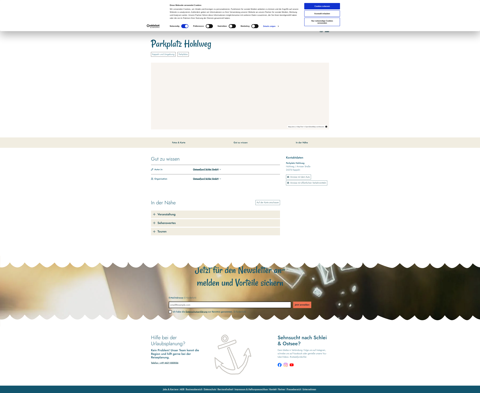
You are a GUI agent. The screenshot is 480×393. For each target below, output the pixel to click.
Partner (281, 389)
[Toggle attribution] (326, 126)
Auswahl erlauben (322, 14)
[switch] (209, 26)
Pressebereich (294, 389)
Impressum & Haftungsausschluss (251, 389)
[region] (240, 96)
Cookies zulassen (322, 6)
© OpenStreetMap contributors (314, 127)
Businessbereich (194, 389)
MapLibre (291, 127)
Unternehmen (309, 389)
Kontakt (273, 389)
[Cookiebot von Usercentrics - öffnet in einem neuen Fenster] (153, 26)
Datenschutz (210, 389)
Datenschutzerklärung (197, 311)
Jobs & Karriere (170, 389)
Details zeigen (269, 26)
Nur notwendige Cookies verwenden (322, 22)
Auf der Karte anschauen (268, 202)
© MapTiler (299, 127)
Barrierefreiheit (225, 389)
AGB (182, 389)
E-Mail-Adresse (182, 297)
